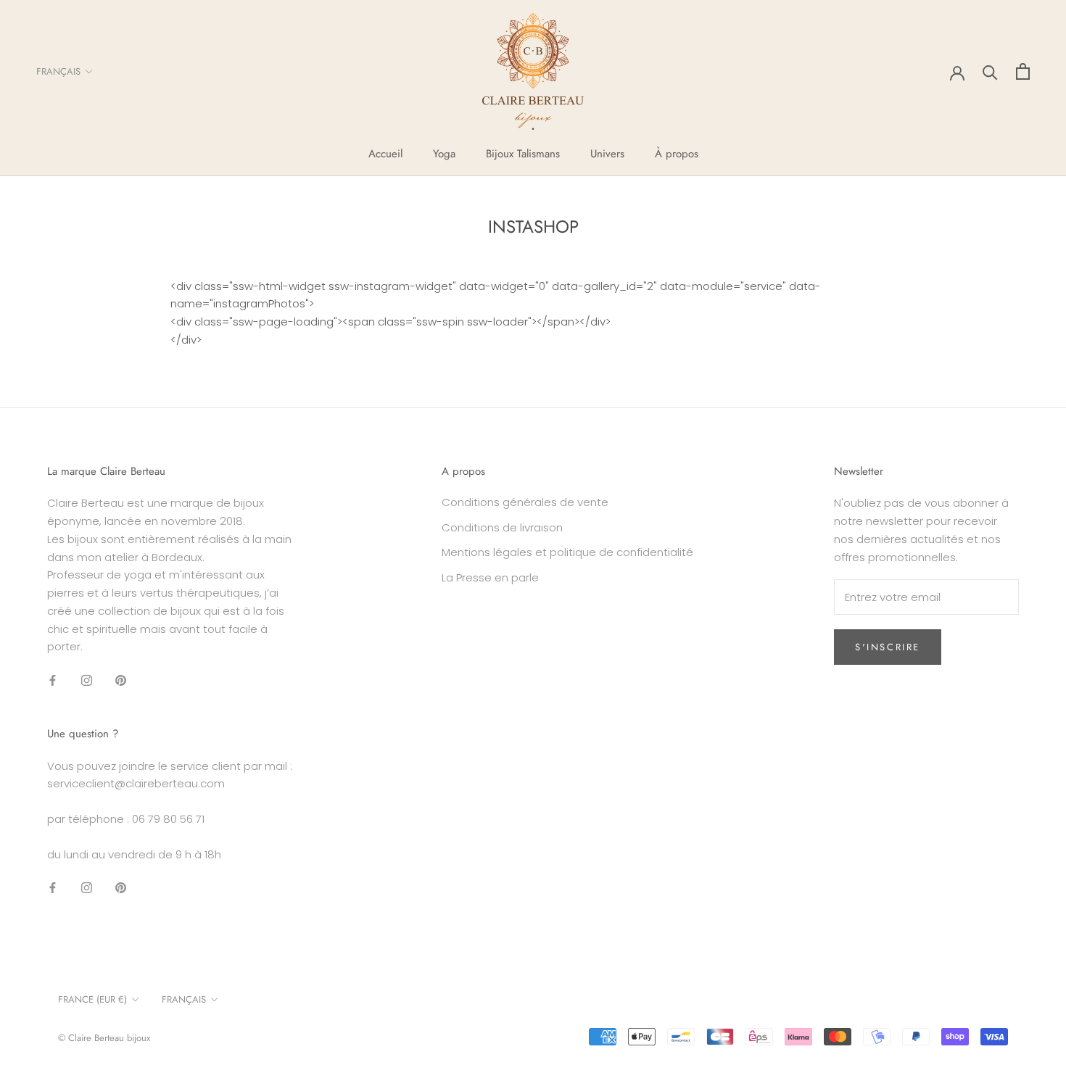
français (184, 999)
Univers (607, 154)
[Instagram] (86, 680)
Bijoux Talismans (523, 154)
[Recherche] (990, 71)
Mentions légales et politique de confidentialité (567, 552)
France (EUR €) (92, 999)
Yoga (444, 154)
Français (58, 71)
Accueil (385, 154)
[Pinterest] (120, 680)
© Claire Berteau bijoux (104, 1038)
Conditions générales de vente (525, 502)
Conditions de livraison (502, 527)
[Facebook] (52, 680)
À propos (676, 154)
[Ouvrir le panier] (1023, 71)
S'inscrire (887, 647)
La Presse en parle (490, 577)
